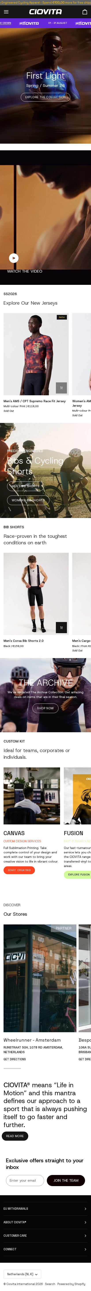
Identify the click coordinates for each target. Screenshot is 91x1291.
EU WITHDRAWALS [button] (16, 1209)
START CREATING (19, 870)
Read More (15, 1136)
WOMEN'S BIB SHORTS (28, 500)
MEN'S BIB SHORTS (25, 486)
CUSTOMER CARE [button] (15, 1236)
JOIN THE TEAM (66, 1180)
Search (50, 1284)
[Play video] (14, 258)
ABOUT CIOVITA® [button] (15, 1222)
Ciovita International (20, 1284)
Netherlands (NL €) (20, 1274)
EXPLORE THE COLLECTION (45, 97)
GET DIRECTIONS (15, 1059)
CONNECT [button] (10, 1249)
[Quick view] (61, 388)
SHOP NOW (45, 708)
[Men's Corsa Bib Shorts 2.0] (36, 594)
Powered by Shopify (71, 1284)
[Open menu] (10, 11)
